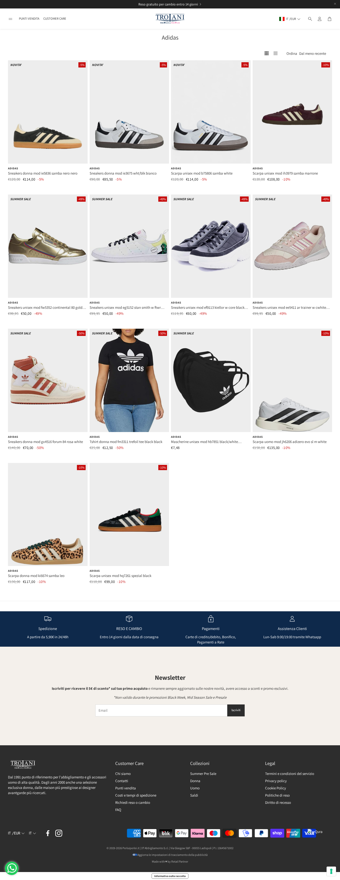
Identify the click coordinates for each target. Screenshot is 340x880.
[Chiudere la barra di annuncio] (335, 3)
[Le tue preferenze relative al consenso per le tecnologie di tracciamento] (331, 871)
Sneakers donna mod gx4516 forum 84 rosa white (45, 441)
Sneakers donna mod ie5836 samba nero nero (42, 173)
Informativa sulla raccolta (170, 876)
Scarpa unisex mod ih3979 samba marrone (285, 173)
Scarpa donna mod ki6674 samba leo (36, 575)
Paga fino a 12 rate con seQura (164, 4)
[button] (10, 18)
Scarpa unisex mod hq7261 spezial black (120, 575)
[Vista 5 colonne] (275, 53)
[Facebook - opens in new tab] (47, 833)
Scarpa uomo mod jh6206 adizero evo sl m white (290, 441)
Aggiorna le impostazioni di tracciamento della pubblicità (172, 855)
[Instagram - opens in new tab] (58, 833)
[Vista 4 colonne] (266, 53)
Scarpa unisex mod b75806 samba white (201, 173)
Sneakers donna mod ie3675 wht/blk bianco (123, 173)
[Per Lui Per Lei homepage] (170, 19)
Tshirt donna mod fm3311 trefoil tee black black (126, 441)
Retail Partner (179, 861)
